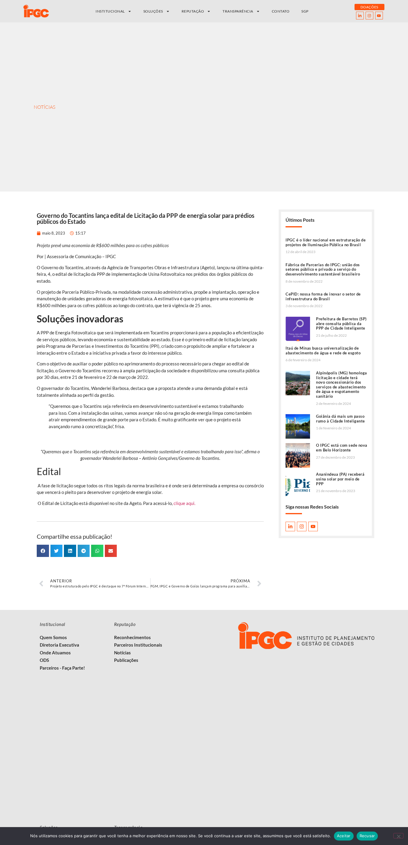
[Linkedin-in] (360, 15)
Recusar (367, 835)
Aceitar (344, 835)
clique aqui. (185, 503)
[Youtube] (379, 15)
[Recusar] (398, 835)
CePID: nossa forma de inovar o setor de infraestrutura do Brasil (323, 296)
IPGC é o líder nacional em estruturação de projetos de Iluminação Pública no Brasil (326, 242)
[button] (43, 551)
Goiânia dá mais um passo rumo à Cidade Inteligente (340, 418)
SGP (305, 11)
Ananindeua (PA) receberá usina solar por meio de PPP (340, 479)
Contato (281, 11)
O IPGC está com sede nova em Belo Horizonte (341, 447)
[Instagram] (369, 15)
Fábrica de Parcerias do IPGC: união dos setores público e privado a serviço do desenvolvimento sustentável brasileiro (323, 269)
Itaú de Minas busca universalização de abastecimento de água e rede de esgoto (323, 350)
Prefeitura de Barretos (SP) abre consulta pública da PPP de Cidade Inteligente (341, 323)
